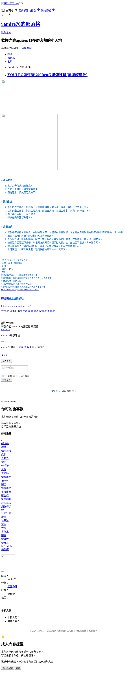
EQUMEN (6, 546)
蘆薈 (3, 517)
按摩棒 (5, 480)
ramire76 (5, 329)
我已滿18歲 (7, 668)
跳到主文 (6, 32)
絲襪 (36, 311)
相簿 (9, 54)
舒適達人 (6, 503)
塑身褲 (5, 543)
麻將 (3, 454)
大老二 (5, 458)
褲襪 (30, 311)
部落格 (11, 58)
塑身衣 (5, 539)
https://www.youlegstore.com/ (16, 306)
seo (2, 509)
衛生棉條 (6, 499)
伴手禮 (5, 465)
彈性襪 (5, 298)
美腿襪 (51, 311)
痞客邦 (22, 347)
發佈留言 (6, 380)
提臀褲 (5, 549)
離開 (18, 668)
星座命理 (27, 48)
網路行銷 (6, 506)
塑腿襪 (43, 311)
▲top (4, 355)
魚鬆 (3, 469)
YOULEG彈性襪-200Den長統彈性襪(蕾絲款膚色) (47, 75)
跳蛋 (3, 484)
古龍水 (5, 531)
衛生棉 (5, 495)
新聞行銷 (6, 513)
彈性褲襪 (6, 451)
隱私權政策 (81, 631)
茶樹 (3, 524)
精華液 (5, 520)
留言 (29, 347)
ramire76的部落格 (20, 24)
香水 (3, 528)
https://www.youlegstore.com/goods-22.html (20, 289)
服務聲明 (93, 631)
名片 (9, 61)
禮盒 (3, 462)
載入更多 (6, 361)
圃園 (3, 535)
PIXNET (40, 631)
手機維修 (6, 491)
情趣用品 (6, 477)
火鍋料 (5, 473)
